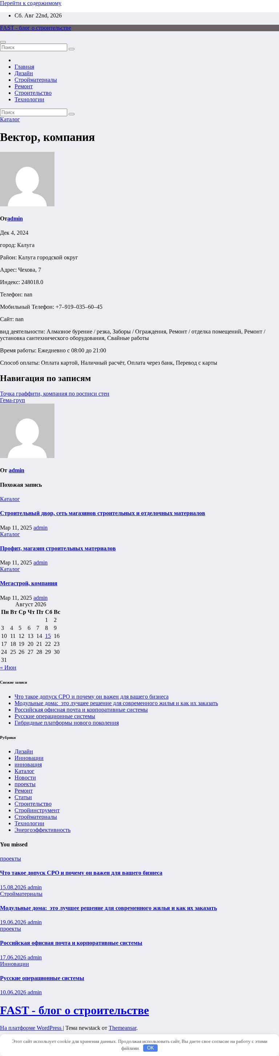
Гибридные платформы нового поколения (67, 723)
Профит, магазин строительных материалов (58, 548)
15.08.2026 (14, 887)
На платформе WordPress (31, 1028)
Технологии (29, 99)
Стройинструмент (37, 810)
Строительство (33, 93)
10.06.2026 (14, 992)
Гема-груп (12, 400)
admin (15, 218)
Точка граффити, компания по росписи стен (54, 394)
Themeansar (122, 1028)
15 (48, 636)
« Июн (8, 667)
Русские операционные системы (55, 716)
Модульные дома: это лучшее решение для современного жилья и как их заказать (116, 703)
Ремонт (24, 86)
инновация (28, 764)
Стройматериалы (36, 80)
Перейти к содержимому (30, 3)
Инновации (29, 758)
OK (150, 1048)
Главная (24, 67)
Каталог (10, 119)
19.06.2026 (14, 922)
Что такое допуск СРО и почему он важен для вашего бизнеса (92, 696)
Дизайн (24, 73)
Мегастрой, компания (28, 583)
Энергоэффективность (42, 830)
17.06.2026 (14, 957)
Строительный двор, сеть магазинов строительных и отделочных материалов (102, 513)
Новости (25, 777)
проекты (25, 784)
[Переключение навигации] (3, 42)
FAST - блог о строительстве (35, 28)
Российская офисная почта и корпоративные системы (81, 710)
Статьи (23, 797)
